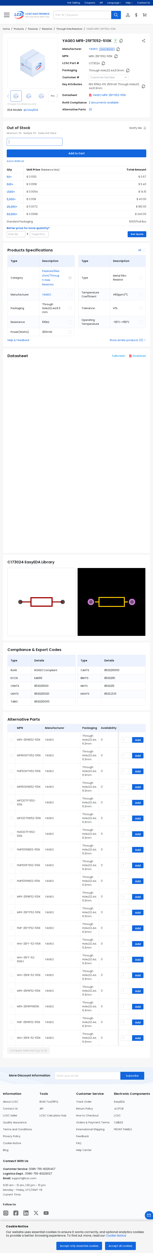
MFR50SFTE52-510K (29, 755)
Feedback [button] (82, 1136)
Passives (33, 28)
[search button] (116, 15)
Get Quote (137, 234)
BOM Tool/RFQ (49, 1102)
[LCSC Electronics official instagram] (6, 1213)
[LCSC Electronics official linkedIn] (26, 1213)
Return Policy (84, 1108)
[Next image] (56, 96)
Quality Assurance (15, 1122)
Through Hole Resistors (69, 28)
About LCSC (10, 1102)
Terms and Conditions (17, 1129)
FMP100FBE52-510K (28, 849)
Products (19, 28)
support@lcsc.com (24, 1178)
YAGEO (93, 49)
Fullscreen (118, 356)
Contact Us (143, 2)
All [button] (139, 250)
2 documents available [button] (104, 102)
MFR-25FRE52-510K (28, 740)
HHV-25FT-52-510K (29, 944)
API (101, 2)
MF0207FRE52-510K (29, 818)
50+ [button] (9, 177)
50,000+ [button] (12, 214)
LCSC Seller (10, 1115)
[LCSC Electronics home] (32, 15)
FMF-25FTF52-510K (28, 928)
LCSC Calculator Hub (53, 1115)
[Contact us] (149, 1215)
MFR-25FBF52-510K (28, 896)
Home (6, 28)
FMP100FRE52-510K (28, 881)
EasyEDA (119, 1102)
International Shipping (90, 1129)
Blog (5, 1150)
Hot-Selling (73, 2)
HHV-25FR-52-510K (29, 1038)
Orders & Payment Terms (93, 1122)
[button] (6, 15)
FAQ (78, 1143)
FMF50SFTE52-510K (29, 771)
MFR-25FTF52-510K (29, 912)
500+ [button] (10, 184)
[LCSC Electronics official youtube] (46, 1213)
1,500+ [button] (11, 192)
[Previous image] (8, 96)
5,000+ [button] (11, 199)
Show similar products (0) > (128, 340)
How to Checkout (87, 1115)
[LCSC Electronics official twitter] (36, 1213)
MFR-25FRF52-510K (28, 991)
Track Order (84, 1102)
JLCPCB (119, 1108)
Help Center (84, 1150)
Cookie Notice (12, 1143)
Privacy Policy (12, 1136)
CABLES (118, 1122)
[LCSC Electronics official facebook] (16, 1213)
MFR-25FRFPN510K (28, 1006)
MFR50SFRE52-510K (29, 787)
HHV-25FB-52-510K (29, 975)
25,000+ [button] (12, 207)
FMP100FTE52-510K (28, 865)
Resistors (47, 28)
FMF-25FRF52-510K (28, 1022)
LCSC (117, 1115)
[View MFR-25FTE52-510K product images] (32, 63)
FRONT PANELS (123, 1129)
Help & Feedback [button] (18, 340)
